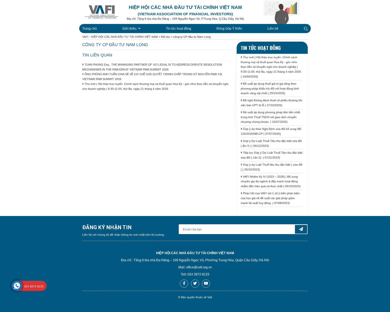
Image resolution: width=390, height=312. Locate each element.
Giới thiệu (129, 28)
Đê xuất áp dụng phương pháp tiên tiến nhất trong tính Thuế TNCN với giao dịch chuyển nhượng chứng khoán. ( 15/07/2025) (270, 117)
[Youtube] (206, 284)
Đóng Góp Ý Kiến (229, 28)
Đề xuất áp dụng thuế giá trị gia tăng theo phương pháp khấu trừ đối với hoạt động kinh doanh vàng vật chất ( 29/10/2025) (270, 88)
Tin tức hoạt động (178, 28)
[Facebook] (184, 284)
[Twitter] (195, 284)
